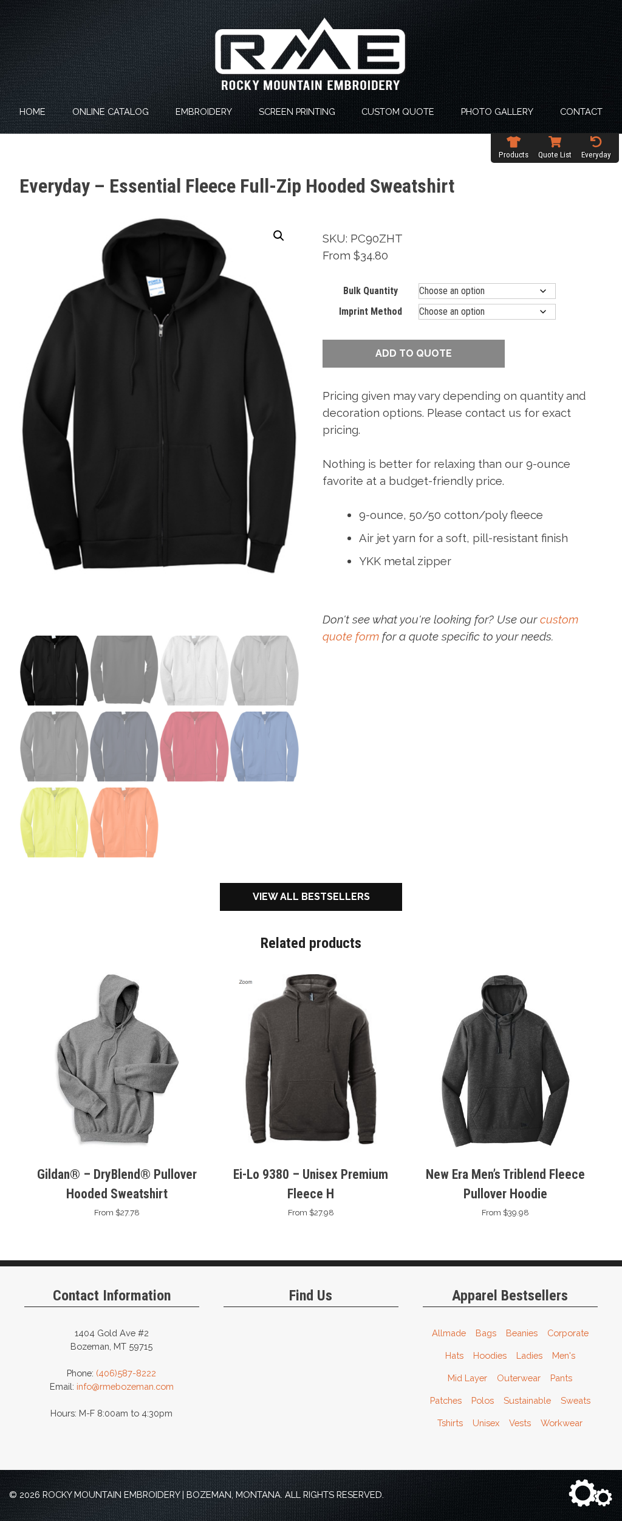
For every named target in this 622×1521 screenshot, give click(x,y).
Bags (486, 1333)
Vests (520, 1423)
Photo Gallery (497, 111)
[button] (279, 236)
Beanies (522, 1333)
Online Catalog (110, 111)
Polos (482, 1400)
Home (32, 111)
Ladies (529, 1355)
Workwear (562, 1423)
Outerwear (519, 1378)
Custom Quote (397, 111)
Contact (581, 111)
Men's (563, 1355)
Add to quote (413, 353)
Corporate (568, 1333)
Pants (561, 1378)
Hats (454, 1355)
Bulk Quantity (370, 291)
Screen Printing (297, 111)
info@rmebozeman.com (125, 1386)
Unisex (486, 1423)
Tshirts (450, 1423)
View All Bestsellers (311, 896)
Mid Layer (467, 1378)
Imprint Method (370, 311)
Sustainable (527, 1400)
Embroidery (204, 111)
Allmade (449, 1333)
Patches (446, 1400)
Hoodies (490, 1355)
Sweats (575, 1400)
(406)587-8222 (126, 1373)
